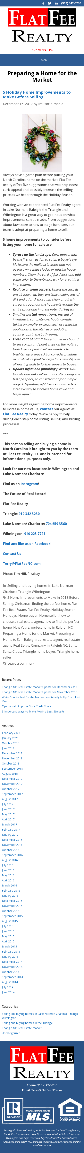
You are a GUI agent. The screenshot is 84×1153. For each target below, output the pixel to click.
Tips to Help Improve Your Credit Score (26, 706)
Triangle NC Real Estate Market (22, 1028)
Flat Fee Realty (39, 609)
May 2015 (8, 936)
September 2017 (12, 794)
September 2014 (12, 977)
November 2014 (12, 967)
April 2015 (8, 941)
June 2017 (8, 809)
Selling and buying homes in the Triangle (27, 1023)
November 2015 (12, 906)
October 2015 (10, 911)
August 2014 (10, 982)
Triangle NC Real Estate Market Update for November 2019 (39, 692)
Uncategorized (11, 1033)
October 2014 (10, 972)
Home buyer (28, 615)
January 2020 (10, 738)
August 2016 (10, 860)
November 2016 (12, 845)
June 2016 (8, 870)
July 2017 (7, 804)
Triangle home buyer (39, 651)
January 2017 (10, 834)
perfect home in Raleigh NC (52, 627)
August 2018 (10, 773)
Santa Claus (12, 651)
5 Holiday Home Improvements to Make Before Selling (37, 95)
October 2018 (10, 763)
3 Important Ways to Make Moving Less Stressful (33, 711)
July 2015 (7, 926)
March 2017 (9, 824)
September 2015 (12, 916)
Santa (73, 645)
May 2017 (8, 814)
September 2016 (12, 855)
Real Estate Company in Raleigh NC (40, 645)
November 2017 (12, 784)
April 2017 (8, 819)
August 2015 (10, 921)
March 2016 (9, 885)
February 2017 (11, 829)
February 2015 (11, 951)
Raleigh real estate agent (43, 639)
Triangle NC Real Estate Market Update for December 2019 (39, 687)
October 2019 (10, 743)
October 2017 (10, 789)
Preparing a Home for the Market (28, 633)
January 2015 (10, 956)
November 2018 (12, 758)
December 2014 (12, 962)
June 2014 (8, 992)
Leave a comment (20, 663)
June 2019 (8, 748)
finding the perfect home (51, 603)
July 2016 (7, 865)
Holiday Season (63, 609)
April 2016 (8, 880)
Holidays (10, 615)
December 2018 (12, 753)
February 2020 (11, 733)
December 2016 (12, 840)
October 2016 (10, 850)
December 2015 (12, 901)
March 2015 (9, 946)
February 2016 (11, 890)
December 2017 (12, 779)
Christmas (22, 603)
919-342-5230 (47, 1085)
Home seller (48, 615)
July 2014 (7, 987)
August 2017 (10, 799)
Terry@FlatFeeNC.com (46, 1090)
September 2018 (12, 768)
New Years (21, 627)
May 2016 (8, 875)
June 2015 (8, 931)
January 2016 (10, 895)
